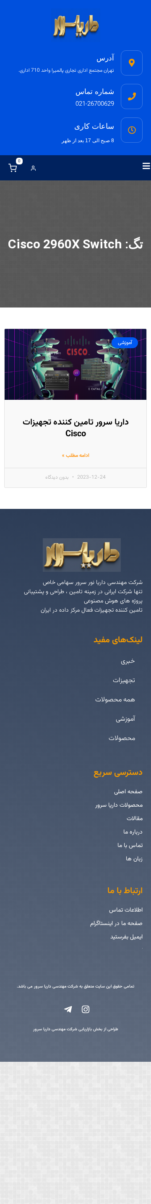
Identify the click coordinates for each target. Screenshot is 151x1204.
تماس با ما (130, 845)
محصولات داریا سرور (119, 805)
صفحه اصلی (128, 792)
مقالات (135, 819)
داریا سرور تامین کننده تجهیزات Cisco (76, 428)
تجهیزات (124, 680)
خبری (128, 661)
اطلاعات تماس (126, 910)
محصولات (122, 738)
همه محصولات (115, 700)
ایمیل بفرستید (126, 937)
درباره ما (133, 832)
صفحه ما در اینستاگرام (116, 923)
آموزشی (125, 719)
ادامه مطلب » (75, 455)
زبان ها (134, 859)
